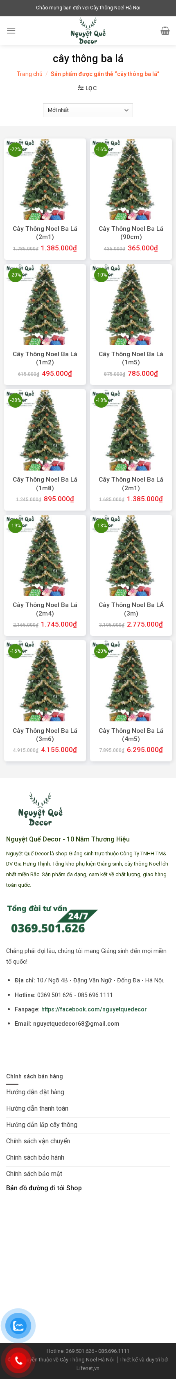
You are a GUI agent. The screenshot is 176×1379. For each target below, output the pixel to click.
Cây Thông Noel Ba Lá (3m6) (45, 735)
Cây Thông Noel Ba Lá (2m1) (45, 233)
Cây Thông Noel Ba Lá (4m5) (131, 735)
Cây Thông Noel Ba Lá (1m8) (45, 483)
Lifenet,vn (88, 1368)
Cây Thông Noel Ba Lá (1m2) (45, 358)
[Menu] (11, 30)
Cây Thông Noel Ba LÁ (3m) (131, 609)
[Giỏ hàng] (165, 31)
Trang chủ (30, 74)
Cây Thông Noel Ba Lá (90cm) (131, 233)
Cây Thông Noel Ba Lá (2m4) (45, 609)
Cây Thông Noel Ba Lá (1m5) (131, 358)
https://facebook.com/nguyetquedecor (94, 1009)
